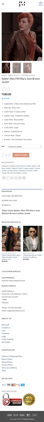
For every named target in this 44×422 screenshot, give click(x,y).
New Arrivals (11, 173)
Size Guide (6, 342)
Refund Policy (7, 362)
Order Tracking (7, 339)
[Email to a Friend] (16, 178)
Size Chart (6, 98)
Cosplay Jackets (28, 168)
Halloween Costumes (25, 170)
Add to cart (21, 155)
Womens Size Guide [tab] (9, 200)
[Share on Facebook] (8, 178)
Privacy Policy (7, 365)
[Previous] (5, 36)
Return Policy (7, 359)
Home (4, 75)
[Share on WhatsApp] (4, 178)
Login (4, 336)
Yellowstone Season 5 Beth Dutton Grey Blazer (32, 256)
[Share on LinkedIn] (24, 178)
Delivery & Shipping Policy (12, 356)
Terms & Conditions (9, 368)
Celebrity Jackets (15, 166)
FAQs (4, 370)
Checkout (5, 333)
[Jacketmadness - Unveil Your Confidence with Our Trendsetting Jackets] (22, 4)
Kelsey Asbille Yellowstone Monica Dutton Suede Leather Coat (11, 257)
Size (3, 146)
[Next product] (3, 89)
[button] (3, 4)
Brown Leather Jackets (28, 166)
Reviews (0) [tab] (6, 205)
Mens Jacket (14, 75)
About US (5, 325)
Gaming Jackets (12, 170)
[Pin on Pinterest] (20, 178)
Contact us (6, 327)
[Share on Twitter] (12, 178)
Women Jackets (21, 173)
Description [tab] (7, 191)
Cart (3, 330)
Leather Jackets (28, 75)
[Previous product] (8, 89)
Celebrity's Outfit (17, 168)
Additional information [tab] (12, 196)
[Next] (39, 36)
